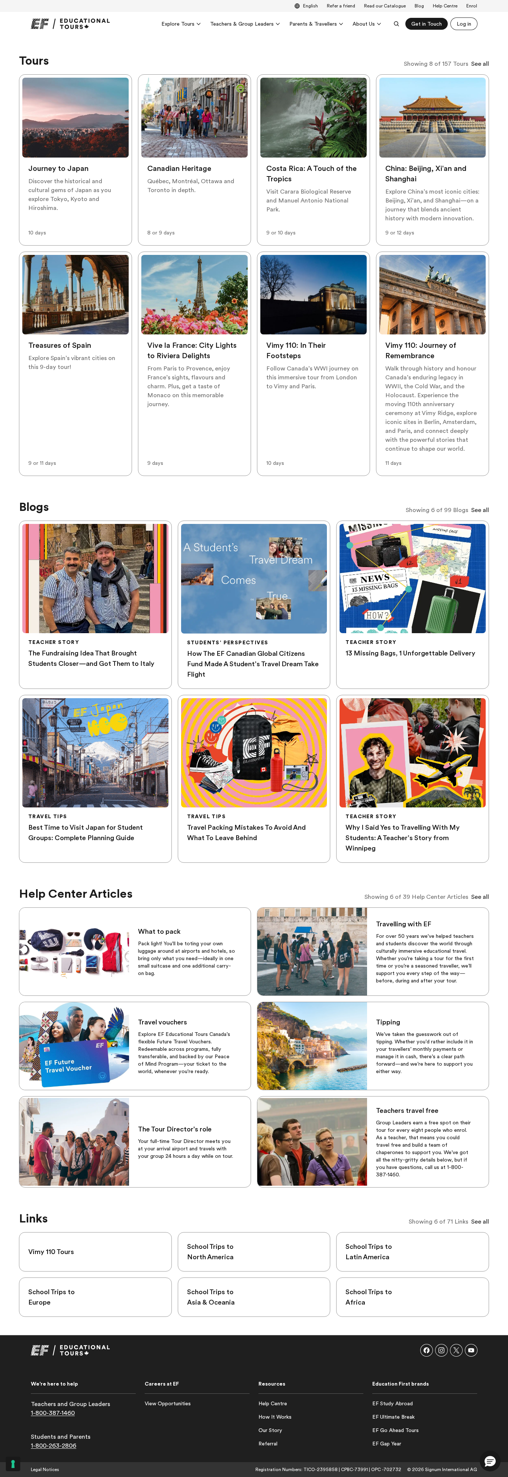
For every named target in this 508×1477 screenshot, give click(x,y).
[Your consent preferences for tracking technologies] (13, 1464)
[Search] (396, 24)
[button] (427, 1350)
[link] (70, 24)
